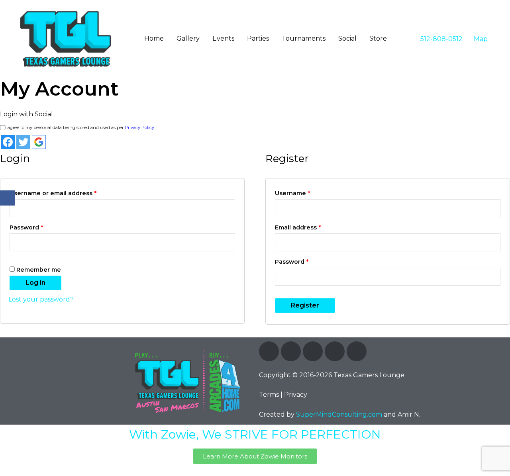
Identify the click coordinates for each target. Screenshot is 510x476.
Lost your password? (41, 299)
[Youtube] (335, 351)
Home (154, 38)
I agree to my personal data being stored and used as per (79, 127)
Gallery (188, 38)
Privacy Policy (139, 127)
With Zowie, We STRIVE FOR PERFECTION (255, 434)
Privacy (295, 394)
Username (292, 193)
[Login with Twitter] (23, 142)
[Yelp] (357, 351)
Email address (298, 227)
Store (378, 38)
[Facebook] (269, 351)
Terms (269, 394)
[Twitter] (291, 351)
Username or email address (53, 193)
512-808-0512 (441, 39)
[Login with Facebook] (8, 142)
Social (347, 38)
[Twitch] (313, 351)
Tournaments (304, 38)
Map (480, 39)
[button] (255, 456)
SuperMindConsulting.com (339, 414)
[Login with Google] (39, 142)
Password (26, 227)
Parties (258, 38)
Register (305, 305)
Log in (35, 282)
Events (223, 38)
